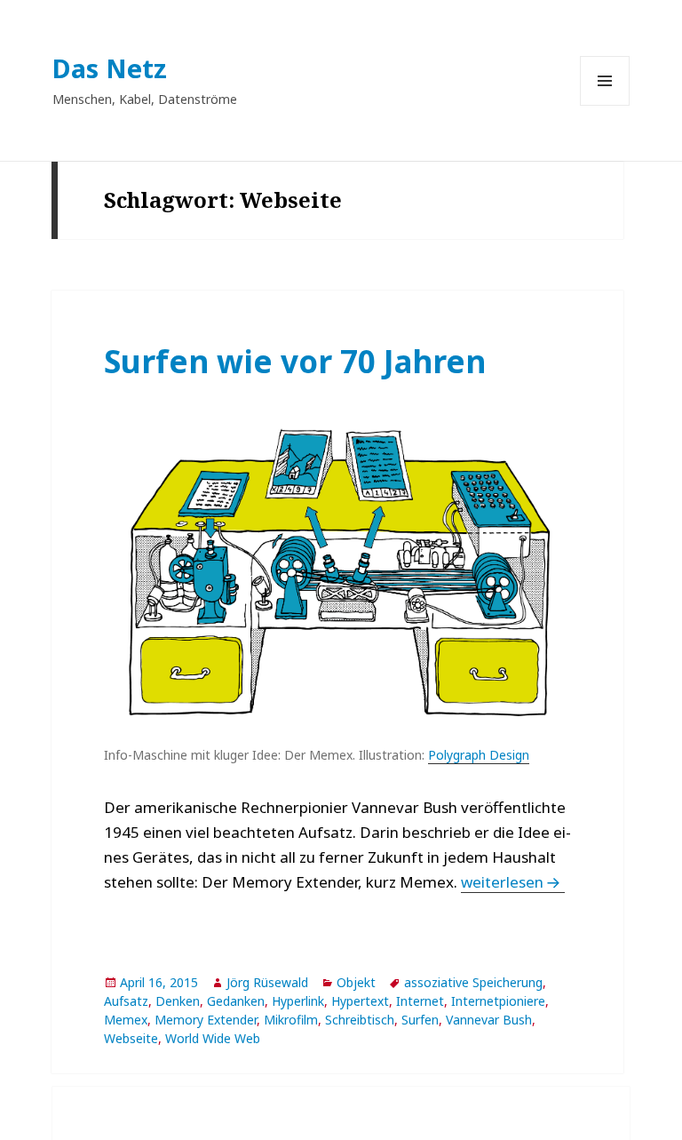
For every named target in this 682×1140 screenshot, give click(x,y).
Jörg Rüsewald (267, 982)
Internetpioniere (498, 1001)
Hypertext (360, 1001)
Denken (177, 1001)
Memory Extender (206, 1019)
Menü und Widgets (605, 105)
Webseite (131, 1038)
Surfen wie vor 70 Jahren (295, 361)
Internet (420, 1001)
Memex (125, 1019)
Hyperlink (298, 1001)
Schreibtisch (359, 1019)
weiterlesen (513, 882)
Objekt (356, 982)
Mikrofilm (291, 1019)
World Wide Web (212, 1038)
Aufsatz (126, 1001)
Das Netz (109, 68)
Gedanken (236, 1001)
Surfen (420, 1019)
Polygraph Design (478, 754)
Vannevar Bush (489, 1019)
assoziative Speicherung (473, 982)
